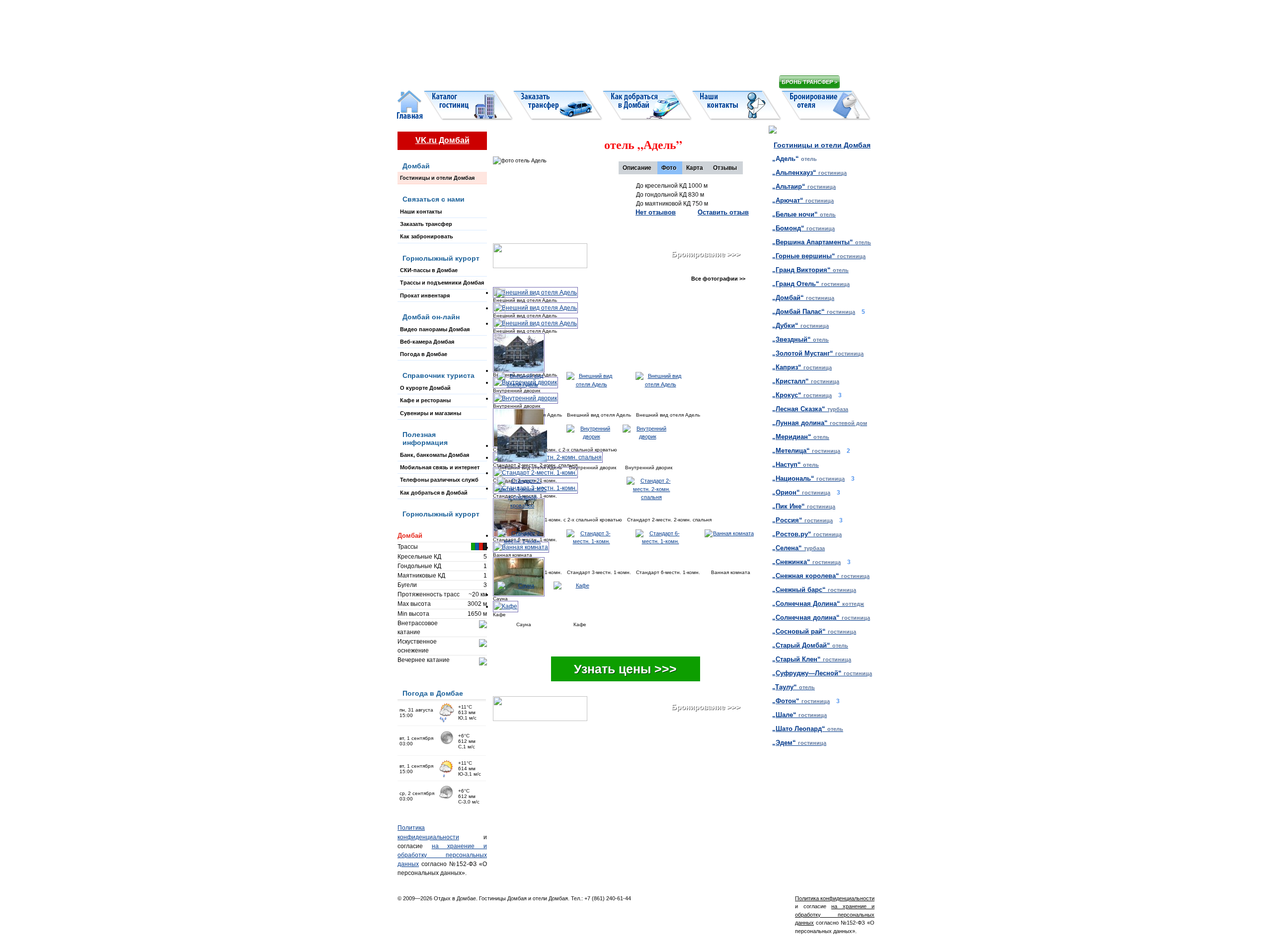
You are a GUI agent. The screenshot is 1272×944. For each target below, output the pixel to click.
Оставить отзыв (723, 212)
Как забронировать (426, 236)
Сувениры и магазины (430, 413)
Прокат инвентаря (425, 295)
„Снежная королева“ (821, 576)
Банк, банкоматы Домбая (434, 455)
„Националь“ (808, 478)
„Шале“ (799, 715)
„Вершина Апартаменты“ (821, 242)
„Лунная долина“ (819, 423)
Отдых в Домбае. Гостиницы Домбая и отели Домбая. (501, 898)
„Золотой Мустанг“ (818, 353)
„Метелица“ (806, 450)
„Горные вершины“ (819, 256)
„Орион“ (801, 492)
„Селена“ (798, 548)
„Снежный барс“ (814, 589)
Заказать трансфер (426, 224)
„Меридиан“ (800, 436)
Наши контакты (421, 212)
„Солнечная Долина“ (818, 603)
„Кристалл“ (805, 381)
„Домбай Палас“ (813, 311)
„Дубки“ (800, 325)
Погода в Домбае (423, 354)
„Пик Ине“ (803, 506)
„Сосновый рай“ (814, 631)
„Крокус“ (802, 395)
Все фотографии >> (718, 279)
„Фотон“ (801, 701)
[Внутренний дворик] (591, 443)
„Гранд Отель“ (811, 284)
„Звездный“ (800, 339)
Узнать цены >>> (625, 669)
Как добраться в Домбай (434, 493)
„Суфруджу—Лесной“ (822, 673)
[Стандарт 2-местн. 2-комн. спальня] (548, 457)
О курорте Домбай (425, 388)
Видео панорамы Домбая (435, 329)
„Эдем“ (799, 742)
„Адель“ (794, 158)
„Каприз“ (802, 367)
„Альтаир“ (804, 186)
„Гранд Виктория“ (810, 270)
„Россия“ (802, 520)
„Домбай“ (803, 297)
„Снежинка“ (806, 562)
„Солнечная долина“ (821, 617)
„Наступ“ (795, 464)
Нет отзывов (656, 212)
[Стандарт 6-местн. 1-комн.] (667, 548)
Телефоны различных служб (439, 480)
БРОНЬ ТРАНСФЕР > (809, 82)
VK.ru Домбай (442, 140)
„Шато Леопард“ (807, 728)
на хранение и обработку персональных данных (442, 855)
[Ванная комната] (729, 548)
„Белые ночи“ (804, 214)
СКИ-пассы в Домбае (429, 270)
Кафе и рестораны (425, 400)
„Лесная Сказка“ (810, 409)
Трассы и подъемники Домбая (442, 283)
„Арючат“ (803, 200)
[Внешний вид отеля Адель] (535, 292)
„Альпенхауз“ (809, 172)
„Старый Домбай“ (810, 645)
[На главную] (576, 44)
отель (639, 144)
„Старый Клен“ (811, 659)
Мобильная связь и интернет (439, 467)
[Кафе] (578, 600)
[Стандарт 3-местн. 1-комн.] (597, 548)
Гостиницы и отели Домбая (437, 178)
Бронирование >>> (705, 254)
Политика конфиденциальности (834, 898)
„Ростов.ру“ (807, 534)
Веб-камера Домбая (427, 342)
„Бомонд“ (803, 228)
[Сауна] (522, 600)
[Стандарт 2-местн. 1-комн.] (535, 472)
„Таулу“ (793, 687)
